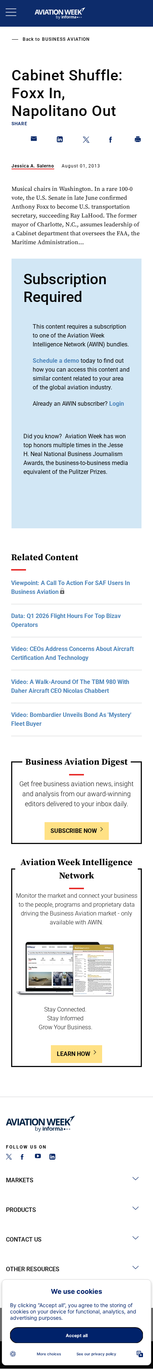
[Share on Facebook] (112, 140)
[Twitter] (9, 1157)
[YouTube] (38, 1157)
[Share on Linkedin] (60, 140)
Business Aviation (66, 39)
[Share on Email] (34, 140)
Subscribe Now (74, 830)
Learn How (73, 1053)
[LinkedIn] (52, 1157)
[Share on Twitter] (86, 140)
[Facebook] (23, 1157)
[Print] (138, 140)
